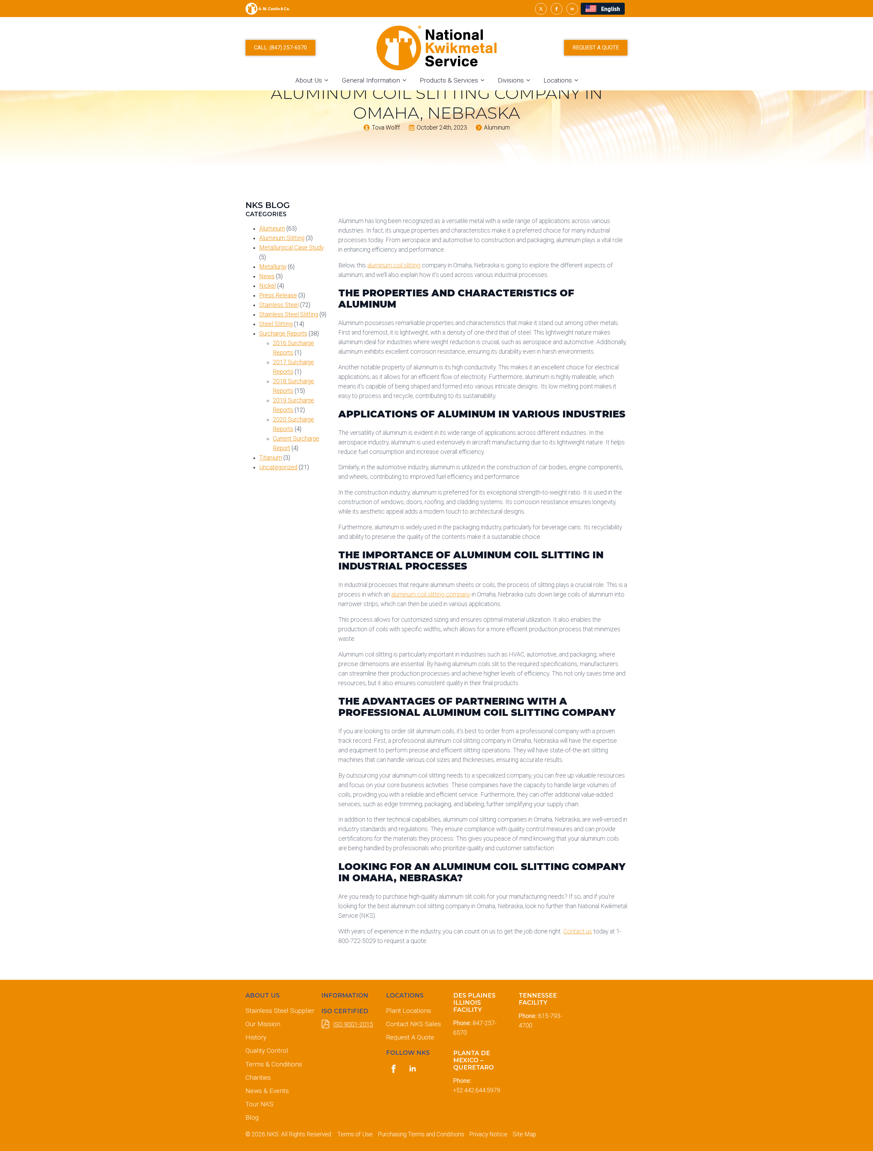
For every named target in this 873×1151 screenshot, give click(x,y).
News (267, 276)
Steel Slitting (276, 324)
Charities (258, 1077)
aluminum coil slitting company (430, 594)
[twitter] (541, 9)
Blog (252, 1117)
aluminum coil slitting (393, 265)
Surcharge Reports (283, 333)
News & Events (267, 1091)
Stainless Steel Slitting (288, 314)
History (256, 1037)
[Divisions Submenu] (530, 80)
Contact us (577, 931)
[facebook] (556, 9)
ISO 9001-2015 (353, 1024)
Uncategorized (278, 467)
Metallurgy (272, 266)
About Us (308, 80)
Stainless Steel (279, 304)
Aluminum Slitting (282, 238)
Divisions (511, 80)
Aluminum (272, 228)
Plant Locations (408, 1010)
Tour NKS (259, 1104)
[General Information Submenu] (406, 80)
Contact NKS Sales (413, 1024)
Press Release (278, 295)
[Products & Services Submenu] (484, 80)
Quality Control (267, 1050)
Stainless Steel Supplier (278, 1010)
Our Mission (263, 1024)
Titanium (270, 457)
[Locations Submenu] (578, 80)
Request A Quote (410, 1037)
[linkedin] (572, 9)
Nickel (267, 285)
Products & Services (449, 80)
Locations (558, 80)
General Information (371, 80)
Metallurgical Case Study (291, 247)
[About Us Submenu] (328, 80)
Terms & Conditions (274, 1064)
